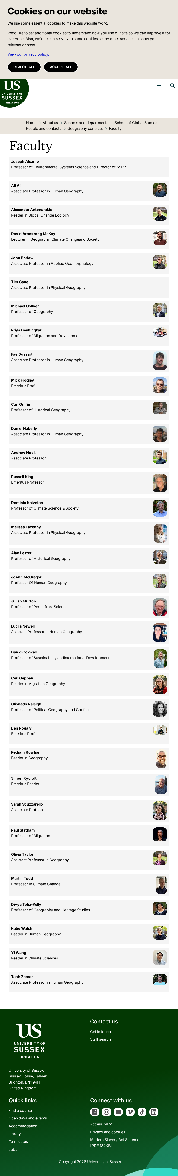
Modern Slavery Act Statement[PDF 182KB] (116, 1142)
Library (15, 1133)
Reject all (24, 67)
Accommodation (23, 1126)
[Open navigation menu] (159, 85)
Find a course (20, 1110)
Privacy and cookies (107, 1132)
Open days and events (28, 1118)
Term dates (18, 1141)
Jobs (13, 1149)
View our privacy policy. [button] (28, 54)
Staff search (100, 1039)
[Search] (172, 89)
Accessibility (101, 1124)
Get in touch (100, 1031)
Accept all (61, 67)
